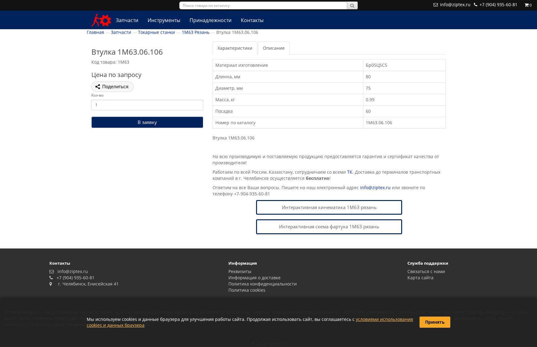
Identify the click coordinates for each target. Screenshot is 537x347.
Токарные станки (156, 32)
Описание (274, 48)
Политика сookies (246, 290)
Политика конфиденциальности (262, 284)
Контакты (252, 20)
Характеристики (235, 48)
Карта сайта (420, 278)
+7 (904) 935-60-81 (74, 278)
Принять (435, 322)
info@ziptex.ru (375, 187)
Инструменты (164, 20)
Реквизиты (239, 271)
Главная (95, 32)
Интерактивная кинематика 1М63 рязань (329, 207)
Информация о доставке (254, 278)
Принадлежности (211, 20)
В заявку (147, 122)
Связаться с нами (426, 271)
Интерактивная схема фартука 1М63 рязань (329, 226)
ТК (349, 172)
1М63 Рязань (195, 32)
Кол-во (97, 95)
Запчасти (127, 20)
